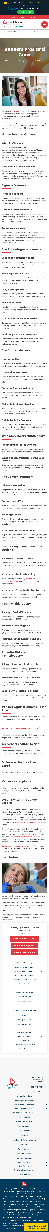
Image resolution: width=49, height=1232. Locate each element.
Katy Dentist (20, 1212)
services (12, 36)
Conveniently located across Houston (25, 837)
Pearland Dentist (24, 1220)
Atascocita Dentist (22, 1202)
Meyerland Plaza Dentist (28, 1215)
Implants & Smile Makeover (24, 1010)
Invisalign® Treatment (24, 967)
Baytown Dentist (36, 1202)
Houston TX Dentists (31, 1197)
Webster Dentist (9, 1226)
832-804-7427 (37, 1087)
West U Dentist (21, 1226)
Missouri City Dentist (10, 1218)
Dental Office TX (40, 1197)
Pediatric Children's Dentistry (34, 3)
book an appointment (23, 846)
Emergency (12, 32)
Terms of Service (14, 1197)
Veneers (24, 1006)
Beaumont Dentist (9, 1204)
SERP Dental (31, 1191)
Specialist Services (24, 1032)
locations (37, 32)
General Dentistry (24, 963)
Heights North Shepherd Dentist (14, 1210)
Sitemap (23, 1196)
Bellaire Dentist (23, 1204)
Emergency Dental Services (24, 979)
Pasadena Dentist (9, 1220)
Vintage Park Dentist (10, 1215)
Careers (36, 1091)
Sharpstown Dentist (10, 1223)
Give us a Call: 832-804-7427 (24, 17)
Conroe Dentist (8, 1207)
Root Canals (24, 984)
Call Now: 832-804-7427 (24, 939)
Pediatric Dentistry (24, 1024)
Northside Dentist (25, 1218)
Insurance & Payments (24, 945)
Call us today (7, 846)
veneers (15, 111)
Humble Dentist (8, 1212)
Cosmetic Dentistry (24, 992)
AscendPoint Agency (24, 1194)
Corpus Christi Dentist (23, 1207)
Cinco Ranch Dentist (37, 1204)
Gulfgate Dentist (38, 1207)
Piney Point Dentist (37, 1220)
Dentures (24, 1015)
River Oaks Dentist (9, 1228)
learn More (26, 12)
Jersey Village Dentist (33, 1212)
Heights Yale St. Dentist (35, 1210)
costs (14, 125)
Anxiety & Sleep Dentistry (24, 1044)
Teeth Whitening (24, 1001)
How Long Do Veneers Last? (21, 728)
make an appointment (25, 952)
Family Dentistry (24, 1019)
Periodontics (24, 1049)
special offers (37, 36)
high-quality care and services (27, 822)
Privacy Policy (6, 1197)
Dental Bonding (24, 997)
